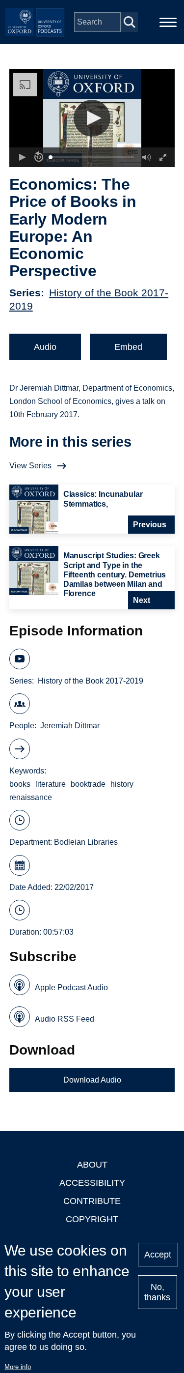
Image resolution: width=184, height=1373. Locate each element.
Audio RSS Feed (64, 1019)
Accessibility (92, 1183)
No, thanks (157, 1292)
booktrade (88, 784)
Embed (128, 347)
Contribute (92, 1201)
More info (17, 1367)
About (92, 1165)
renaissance (30, 797)
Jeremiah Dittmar (70, 725)
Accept (157, 1254)
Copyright (92, 1219)
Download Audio (92, 1080)
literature (50, 784)
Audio (45, 347)
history (121, 784)
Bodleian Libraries (86, 842)
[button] (92, 118)
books (19, 784)
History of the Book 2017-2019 (90, 681)
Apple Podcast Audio (71, 987)
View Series (30, 465)
